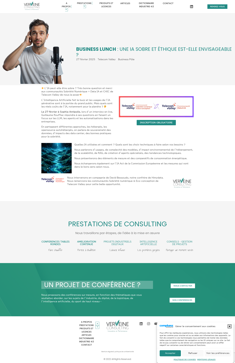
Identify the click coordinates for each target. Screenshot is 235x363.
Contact (168, 3)
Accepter (170, 353)
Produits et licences (106, 5)
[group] (32, 6)
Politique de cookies (185, 359)
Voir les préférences (217, 353)
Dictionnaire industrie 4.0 (146, 5)
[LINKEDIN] (191, 6)
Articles (125, 3)
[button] (229, 326)
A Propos (66, 5)
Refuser (192, 353)
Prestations (84, 3)
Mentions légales (206, 359)
